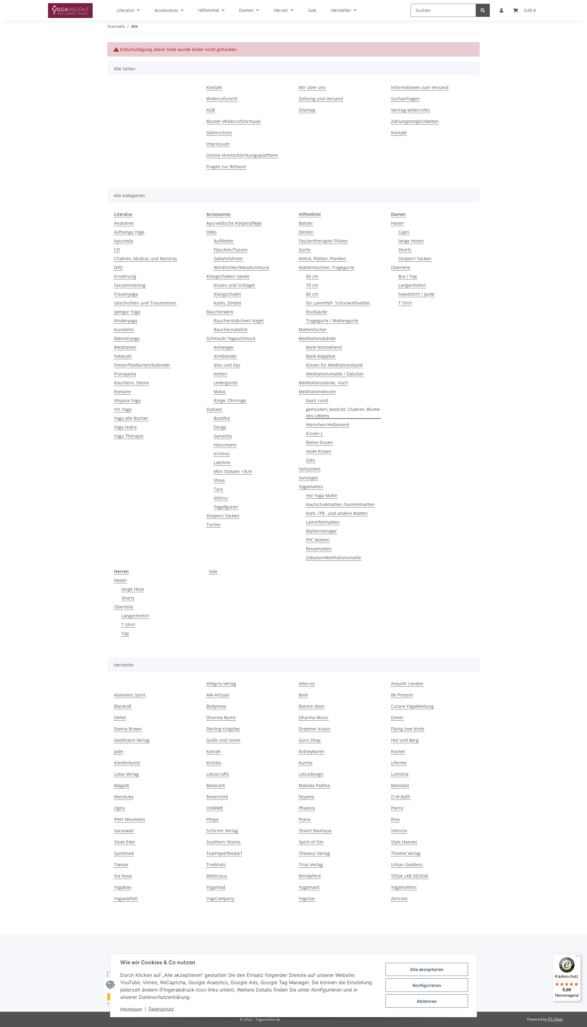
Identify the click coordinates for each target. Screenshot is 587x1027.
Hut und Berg (405, 740)
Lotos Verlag (126, 774)
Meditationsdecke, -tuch (323, 383)
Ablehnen (427, 1001)
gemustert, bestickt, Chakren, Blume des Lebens (343, 412)
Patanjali (123, 356)
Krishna (222, 453)
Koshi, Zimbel (227, 303)
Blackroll (122, 706)
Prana (305, 819)
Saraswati (124, 830)
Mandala (400, 785)
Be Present (402, 695)
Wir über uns (312, 87)
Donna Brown (128, 729)
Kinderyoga (125, 320)
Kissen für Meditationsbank (334, 365)
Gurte (304, 250)
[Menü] (577, 957)
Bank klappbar (321, 356)
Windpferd (310, 876)
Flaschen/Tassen (231, 250)
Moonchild (217, 797)
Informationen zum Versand (420, 87)
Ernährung (125, 276)
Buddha (222, 418)
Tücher (213, 524)
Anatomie (124, 223)
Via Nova (123, 876)
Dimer (397, 717)
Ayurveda (123, 241)
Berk (303, 695)
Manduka (123, 797)
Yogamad (215, 887)
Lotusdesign (311, 774)
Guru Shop (310, 740)
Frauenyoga (126, 294)
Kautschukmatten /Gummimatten (340, 504)
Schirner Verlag (222, 830)
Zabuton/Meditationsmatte (333, 557)
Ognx (119, 808)
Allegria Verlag (221, 683)
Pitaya (212, 819)
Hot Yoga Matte (321, 495)
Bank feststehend (324, 347)
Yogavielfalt (126, 898)
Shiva (219, 480)
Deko (211, 232)
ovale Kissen (318, 451)
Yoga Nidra (125, 427)
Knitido (213, 763)
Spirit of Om (311, 842)
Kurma (305, 763)
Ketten (220, 374)
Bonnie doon (312, 706)
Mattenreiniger (321, 531)
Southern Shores (223, 842)
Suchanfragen (405, 99)
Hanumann (225, 445)
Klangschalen (227, 294)
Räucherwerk (219, 312)
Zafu (310, 460)
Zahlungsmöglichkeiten (415, 121)
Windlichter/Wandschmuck (241, 267)
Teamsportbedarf (224, 853)
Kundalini (124, 329)
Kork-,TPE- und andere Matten (337, 513)
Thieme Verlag (405, 853)
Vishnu (221, 498)
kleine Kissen (319, 442)
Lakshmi (222, 462)
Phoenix (307, 808)
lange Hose (132, 589)
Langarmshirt (412, 285)
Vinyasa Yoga (127, 400)
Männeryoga (127, 338)
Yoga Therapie (128, 436)
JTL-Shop (555, 1019)
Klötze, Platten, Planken (322, 258)
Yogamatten (311, 486)
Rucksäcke (316, 312)
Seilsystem (309, 469)
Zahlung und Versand (321, 99)
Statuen (214, 409)
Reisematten (319, 549)
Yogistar (307, 898)
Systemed (124, 853)
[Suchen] (483, 10)
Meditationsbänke (317, 338)
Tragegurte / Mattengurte (332, 320)
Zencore (399, 898)
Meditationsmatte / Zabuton (335, 374)
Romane (122, 391)
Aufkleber (224, 241)
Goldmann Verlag (132, 740)
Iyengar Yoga (127, 312)
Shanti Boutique (315, 830)
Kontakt (214, 87)
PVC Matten (318, 540)
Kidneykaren (311, 751)
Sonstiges (308, 478)
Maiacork (215, 785)
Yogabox (122, 887)
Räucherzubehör (231, 329)
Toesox (121, 864)
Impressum (131, 1008)
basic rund (317, 400)
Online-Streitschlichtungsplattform (242, 155)
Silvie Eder (124, 842)
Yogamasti (309, 887)
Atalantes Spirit (130, 695)
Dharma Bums (221, 717)
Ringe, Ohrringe (230, 400)
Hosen (397, 223)
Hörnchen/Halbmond (327, 424)
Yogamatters (404, 887)
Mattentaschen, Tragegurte (326, 267)
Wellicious (216, 876)
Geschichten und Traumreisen (145, 303)
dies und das (227, 365)
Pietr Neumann (129, 819)
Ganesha (223, 436)
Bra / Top (407, 276)
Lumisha (399, 774)
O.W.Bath (400, 797)
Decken (306, 232)
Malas (220, 391)
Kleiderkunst (127, 763)
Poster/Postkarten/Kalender (142, 365)
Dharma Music (314, 717)
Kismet (398, 751)
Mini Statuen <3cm (233, 471)
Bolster (306, 223)
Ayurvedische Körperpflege (234, 223)
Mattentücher (313, 329)
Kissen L (314, 433)
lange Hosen (411, 241)
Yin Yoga (122, 409)
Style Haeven (404, 842)
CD (117, 250)
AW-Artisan (217, 695)
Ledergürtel (226, 383)
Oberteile (400, 267)
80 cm (312, 294)
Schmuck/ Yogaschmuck (230, 338)
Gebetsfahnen (228, 258)
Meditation (125, 347)
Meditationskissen (317, 391)
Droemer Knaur (314, 729)
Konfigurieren (426, 985)
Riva (395, 819)
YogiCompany (220, 898)
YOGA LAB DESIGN (409, 876)
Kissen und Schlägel (234, 285)
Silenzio (399, 830)
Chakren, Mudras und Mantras (145, 258)
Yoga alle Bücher (131, 418)
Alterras (307, 683)
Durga (220, 427)
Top (125, 633)
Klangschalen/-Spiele (227, 276)
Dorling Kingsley (223, 729)
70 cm (312, 285)
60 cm (312, 276)
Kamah (213, 751)
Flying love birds (407, 729)
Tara (218, 489)
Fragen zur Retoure (226, 166)
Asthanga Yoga (129, 232)
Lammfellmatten (323, 522)
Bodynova (216, 706)
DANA (120, 717)
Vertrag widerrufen (410, 110)
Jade (118, 751)
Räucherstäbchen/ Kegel (239, 320)
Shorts (405, 250)
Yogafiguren (226, 507)
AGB (210, 110)
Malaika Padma (314, 785)
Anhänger (224, 347)
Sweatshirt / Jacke (416, 294)
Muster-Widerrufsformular (233, 121)
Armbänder (225, 356)
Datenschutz (161, 1008)
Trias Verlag (311, 864)
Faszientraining (130, 285)
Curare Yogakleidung (412, 706)
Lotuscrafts (217, 774)
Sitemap (307, 110)
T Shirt (405, 303)
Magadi (121, 785)
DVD (118, 267)
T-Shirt (128, 624)
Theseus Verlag (314, 853)
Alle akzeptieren (427, 969)
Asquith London (407, 683)
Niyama (306, 797)
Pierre (397, 808)
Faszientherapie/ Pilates (323, 241)
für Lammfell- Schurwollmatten (338, 303)
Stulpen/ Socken (222, 516)
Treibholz (216, 864)
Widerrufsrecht (222, 99)
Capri (403, 232)
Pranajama (125, 374)
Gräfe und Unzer (223, 740)
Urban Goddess (407, 864)
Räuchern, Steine (131, 383)
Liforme (399, 763)
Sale (213, 571)
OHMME (214, 808)
